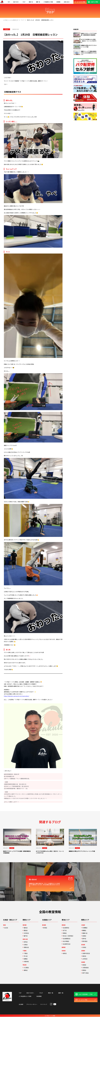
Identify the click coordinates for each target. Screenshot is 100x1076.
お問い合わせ (66, 2)
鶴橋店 (84, 930)
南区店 (84, 956)
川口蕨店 (26, 967)
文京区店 (26, 933)
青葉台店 (26, 947)
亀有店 (26, 928)
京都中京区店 (86, 953)
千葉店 (26, 953)
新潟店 (45, 928)
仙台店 (6, 928)
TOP (9, 2)
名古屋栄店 (66, 928)
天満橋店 (84, 928)
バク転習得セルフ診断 (48, 2)
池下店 (65, 930)
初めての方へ (16, 2)
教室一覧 (31, 2)
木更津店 (26, 961)
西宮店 (84, 970)
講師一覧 (38, 2)
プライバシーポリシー (31, 1004)
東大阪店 (84, 941)
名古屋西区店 (66, 938)
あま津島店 (66, 941)
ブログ (23, 2)
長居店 (84, 936)
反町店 (26, 942)
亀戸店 (26, 936)
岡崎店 (65, 933)
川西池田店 (85, 967)
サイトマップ (43, 1004)
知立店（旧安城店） (68, 936)
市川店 (26, 956)
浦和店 (26, 970)
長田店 (84, 965)
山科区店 (84, 959)
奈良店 (84, 947)
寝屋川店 (84, 933)
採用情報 (58, 2)
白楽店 (26, 945)
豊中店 (84, 938)
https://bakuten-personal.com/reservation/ (16, 696)
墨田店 (26, 930)
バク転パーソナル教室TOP (10, 20)
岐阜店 (65, 953)
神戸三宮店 (85, 973)
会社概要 (21, 1004)
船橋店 (26, 959)
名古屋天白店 (66, 944)
